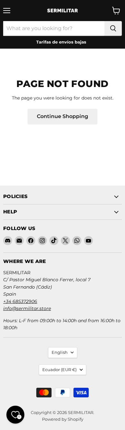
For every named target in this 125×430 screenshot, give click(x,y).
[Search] (113, 28)
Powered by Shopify (62, 419)
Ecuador (59, 369)
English (60, 352)
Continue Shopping (62, 116)
